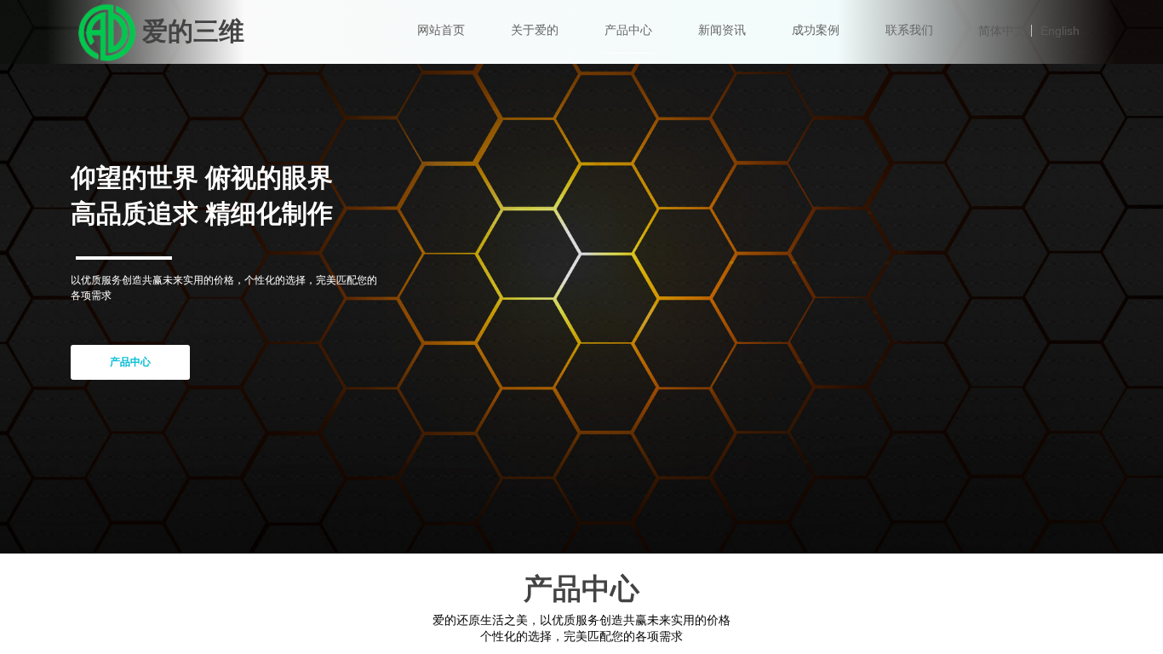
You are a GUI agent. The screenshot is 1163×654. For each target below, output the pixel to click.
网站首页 (441, 30)
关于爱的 (535, 30)
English (1060, 31)
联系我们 (909, 30)
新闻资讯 (722, 30)
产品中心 (628, 30)
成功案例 (815, 30)
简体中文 (1002, 31)
